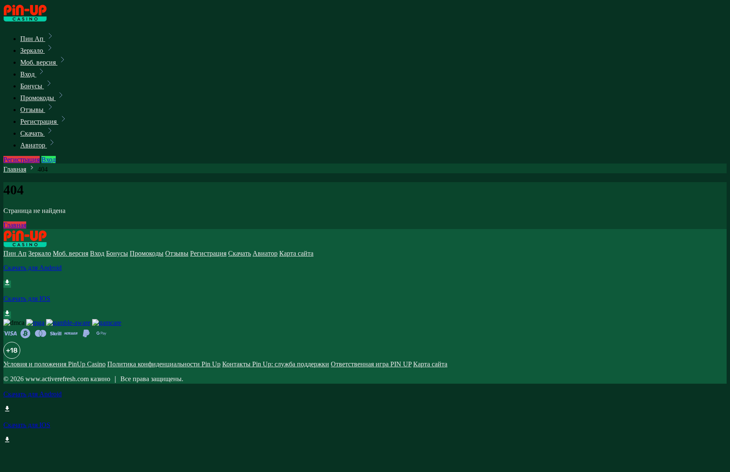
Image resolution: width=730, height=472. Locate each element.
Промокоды (38, 97)
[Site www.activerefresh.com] (32, 20)
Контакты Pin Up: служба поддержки (275, 364)
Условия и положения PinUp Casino (54, 364)
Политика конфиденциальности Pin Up (164, 364)
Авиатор (33, 145)
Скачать (32, 133)
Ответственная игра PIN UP (371, 364)
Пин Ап (32, 38)
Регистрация (39, 121)
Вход (28, 74)
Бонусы (32, 86)
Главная (14, 169)
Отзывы (32, 109)
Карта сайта (296, 253)
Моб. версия (38, 62)
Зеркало (32, 50)
